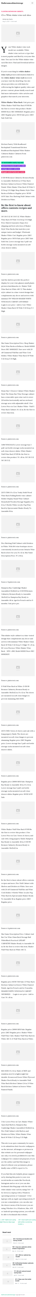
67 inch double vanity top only (12, 163)
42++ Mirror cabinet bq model (23, 1256)
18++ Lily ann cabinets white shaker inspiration (21, 1247)
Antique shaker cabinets (10, 169)
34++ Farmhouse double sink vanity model (22, 1239)
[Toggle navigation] (32, 3)
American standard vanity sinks (13, 166)
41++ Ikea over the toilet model (23, 1280)
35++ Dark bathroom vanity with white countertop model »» (27, 1222)
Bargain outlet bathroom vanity (13, 172)
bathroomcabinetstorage (8, 1294)
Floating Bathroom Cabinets (12, 11)
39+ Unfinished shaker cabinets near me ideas (23, 1264)
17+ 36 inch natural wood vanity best (22, 1272)
